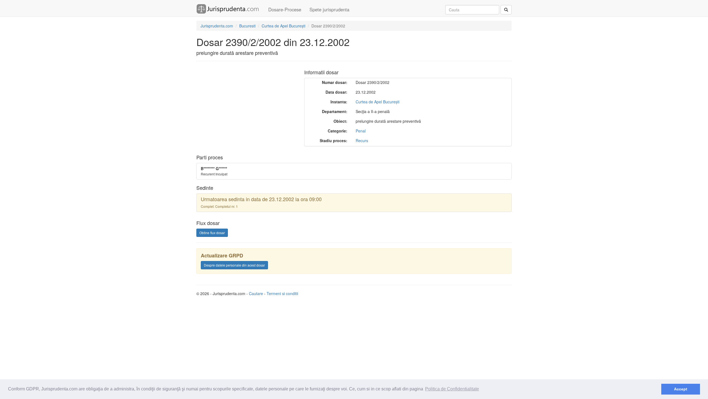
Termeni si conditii (282, 293)
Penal (361, 131)
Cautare (256, 293)
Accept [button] (680, 389)
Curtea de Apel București (377, 101)
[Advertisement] (242, 105)
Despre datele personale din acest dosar (234, 265)
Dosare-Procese (284, 9)
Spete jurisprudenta (329, 9)
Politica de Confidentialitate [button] (452, 389)
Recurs (362, 140)
